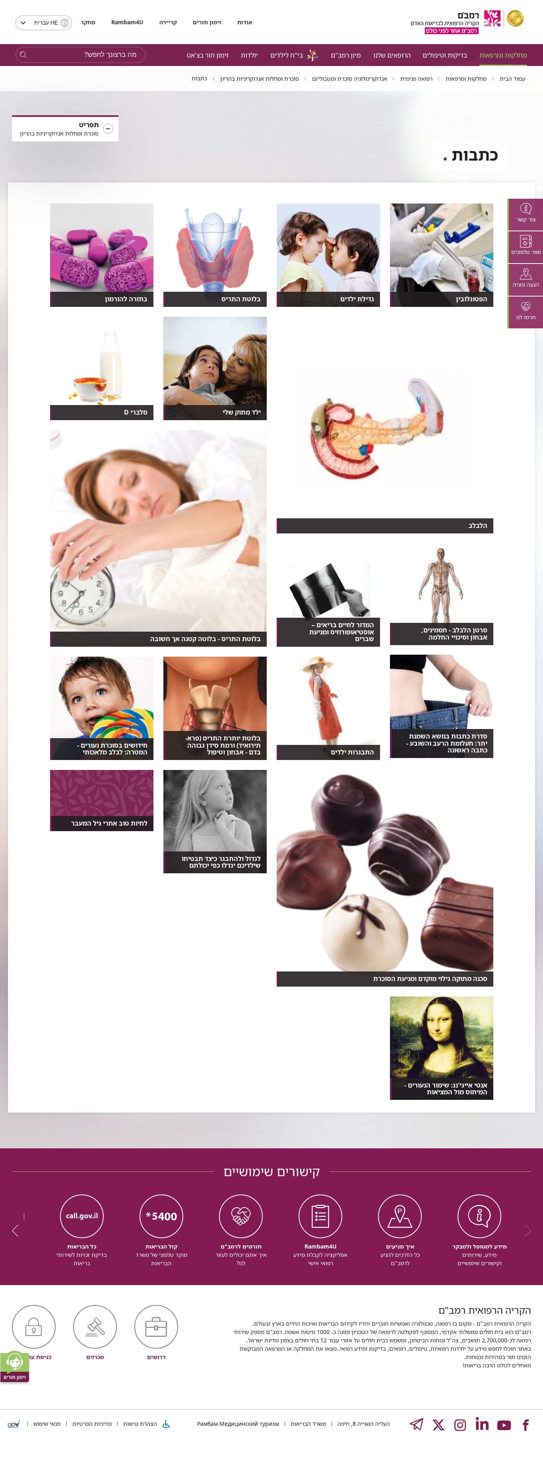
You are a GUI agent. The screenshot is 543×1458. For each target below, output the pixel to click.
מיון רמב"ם (346, 55)
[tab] (525, 215)
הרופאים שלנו (392, 55)
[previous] (525, 1231)
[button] (65, 129)
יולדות (249, 55)
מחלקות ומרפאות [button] (503, 55)
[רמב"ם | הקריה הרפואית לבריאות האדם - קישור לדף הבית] (467, 22)
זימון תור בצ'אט (208, 55)
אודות (244, 22)
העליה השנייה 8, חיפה (363, 1423)
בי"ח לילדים (286, 55)
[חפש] (23, 55)
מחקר (88, 22)
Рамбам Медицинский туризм (238, 1423)
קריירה (168, 22)
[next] (18, 1231)
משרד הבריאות (307, 1423)
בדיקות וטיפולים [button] (445, 55)
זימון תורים (207, 22)
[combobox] (44, 23)
